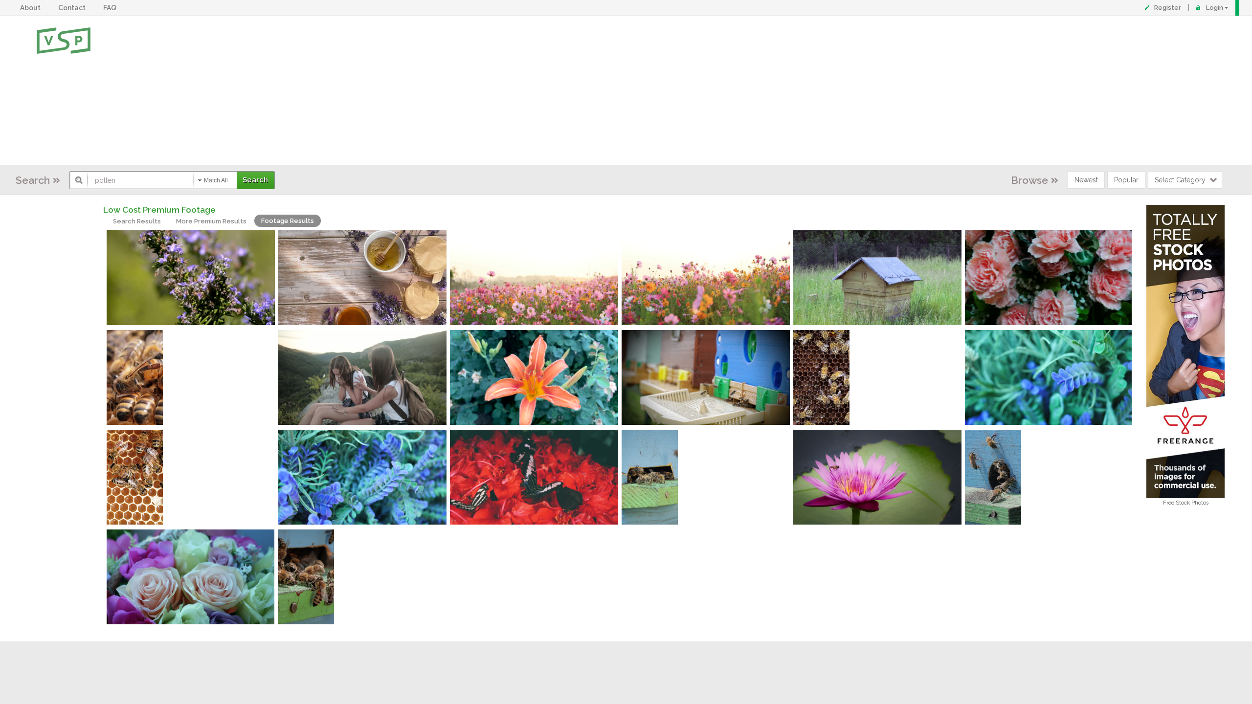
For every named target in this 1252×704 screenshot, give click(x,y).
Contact (73, 8)
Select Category (1180, 180)
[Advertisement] (657, 90)
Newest (1086, 180)
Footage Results (287, 220)
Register (1167, 7)
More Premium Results (211, 221)
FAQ (111, 8)
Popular (1126, 180)
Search (33, 180)
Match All (216, 180)
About (32, 8)
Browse (1029, 180)
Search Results (137, 221)
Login (1214, 7)
